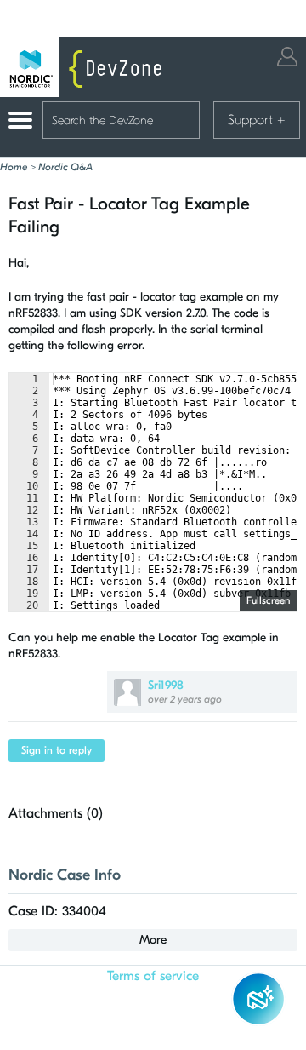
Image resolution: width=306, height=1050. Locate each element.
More (153, 939)
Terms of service (153, 976)
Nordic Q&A (65, 167)
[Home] (85, 67)
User (287, 56)
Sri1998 (166, 685)
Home (13, 167)
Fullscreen (268, 600)
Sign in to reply (56, 750)
